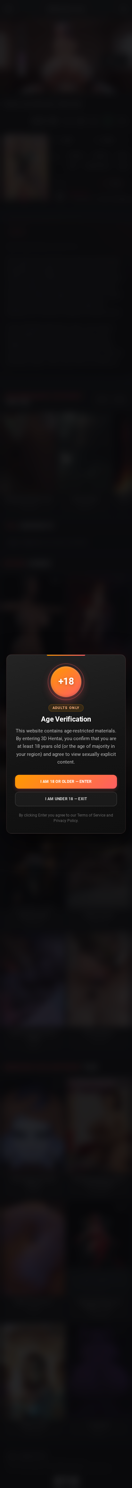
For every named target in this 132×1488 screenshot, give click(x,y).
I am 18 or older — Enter (66, 781)
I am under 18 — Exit (66, 798)
